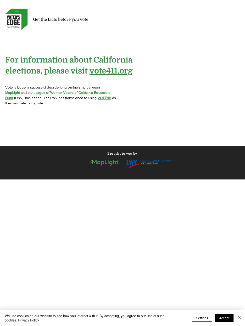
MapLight (12, 92)
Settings (202, 317)
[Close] (239, 318)
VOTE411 (104, 98)
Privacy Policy (28, 320)
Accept (224, 317)
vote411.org (111, 70)
